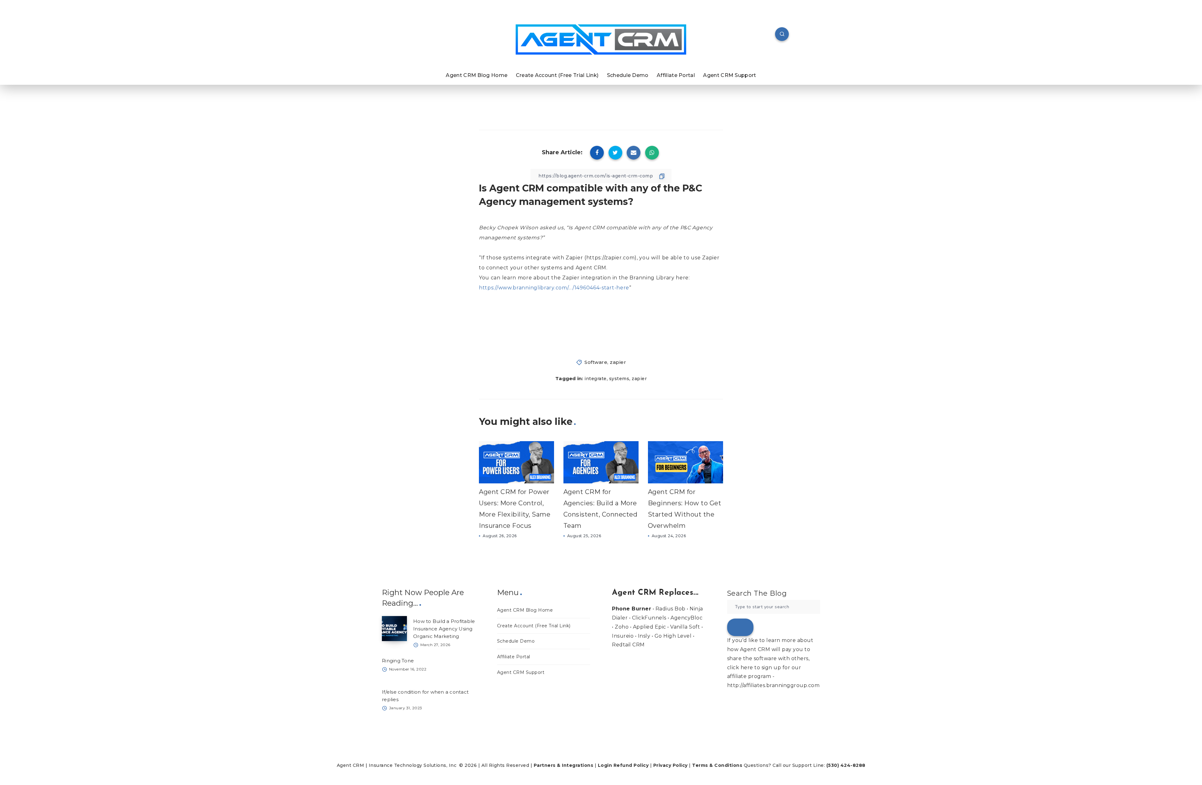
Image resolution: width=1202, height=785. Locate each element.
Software (595, 362)
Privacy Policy (670, 765)
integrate (595, 378)
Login (605, 765)
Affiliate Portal (676, 75)
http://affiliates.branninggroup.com (773, 685)
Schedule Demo (628, 75)
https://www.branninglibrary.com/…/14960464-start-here (554, 288)
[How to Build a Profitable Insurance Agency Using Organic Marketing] (394, 628)
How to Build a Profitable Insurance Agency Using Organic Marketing (444, 628)
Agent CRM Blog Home (476, 75)
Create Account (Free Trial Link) (557, 75)
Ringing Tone (398, 661)
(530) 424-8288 (846, 765)
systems (619, 378)
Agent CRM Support (729, 75)
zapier (618, 362)
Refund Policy (631, 765)
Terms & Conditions (717, 765)
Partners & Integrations (563, 765)
